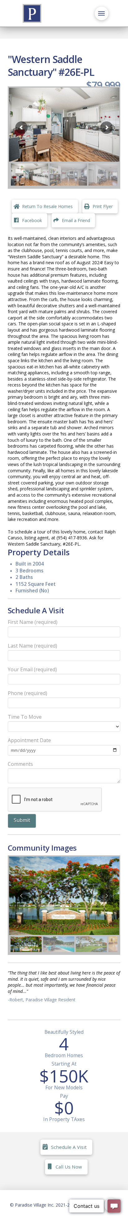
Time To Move (25, 716)
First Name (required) (32, 622)
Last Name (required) (32, 645)
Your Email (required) (32, 669)
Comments (20, 764)
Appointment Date (29, 740)
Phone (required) (27, 693)
